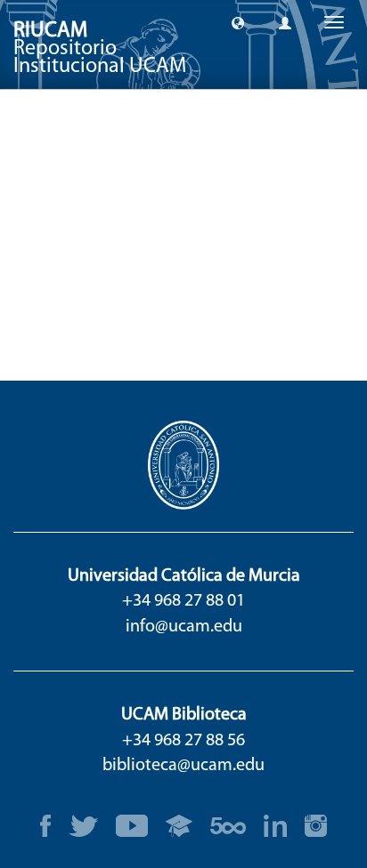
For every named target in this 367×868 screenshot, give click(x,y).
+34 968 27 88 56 (183, 741)
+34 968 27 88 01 (183, 601)
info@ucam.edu (184, 627)
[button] (238, 22)
